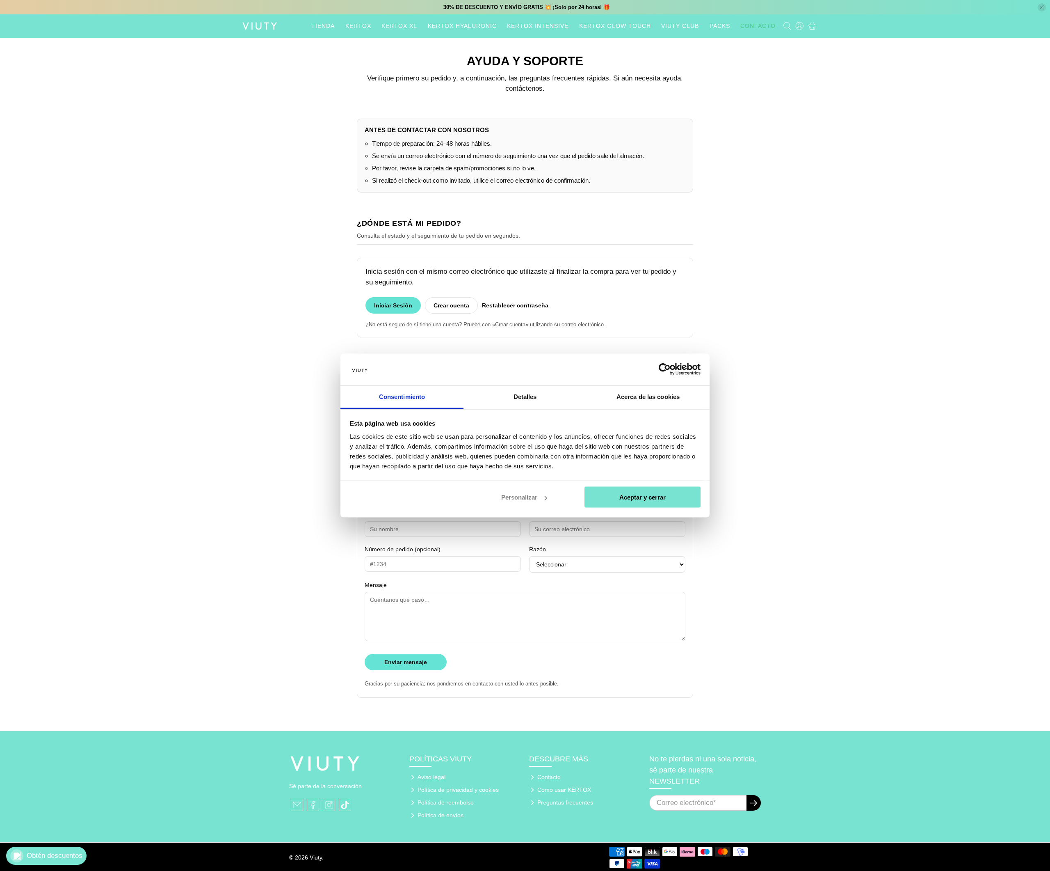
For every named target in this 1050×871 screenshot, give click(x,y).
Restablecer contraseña (515, 305)
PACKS (720, 26)
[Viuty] (259, 26)
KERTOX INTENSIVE (537, 26)
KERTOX (358, 26)
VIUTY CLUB (680, 26)
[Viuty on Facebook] (313, 805)
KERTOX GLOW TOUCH (615, 26)
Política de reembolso (446, 802)
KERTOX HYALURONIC (462, 26)
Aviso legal (431, 777)
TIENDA (323, 26)
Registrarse (753, 803)
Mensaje (376, 585)
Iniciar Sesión (393, 305)
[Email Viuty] (297, 805)
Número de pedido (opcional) (403, 549)
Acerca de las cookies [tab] (648, 396)
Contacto (549, 777)
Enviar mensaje (405, 662)
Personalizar (519, 497)
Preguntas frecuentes (565, 802)
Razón (537, 549)
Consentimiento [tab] (402, 396)
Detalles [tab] (525, 396)
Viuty (316, 857)
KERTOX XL (399, 26)
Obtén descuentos (54, 856)
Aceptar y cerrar (642, 497)
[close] (1042, 7)
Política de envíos (440, 815)
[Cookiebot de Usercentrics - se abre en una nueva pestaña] (665, 369)
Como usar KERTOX (564, 789)
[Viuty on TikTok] (345, 805)
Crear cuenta (451, 305)
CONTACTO (758, 26)
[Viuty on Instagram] (329, 805)
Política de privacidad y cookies (458, 789)
